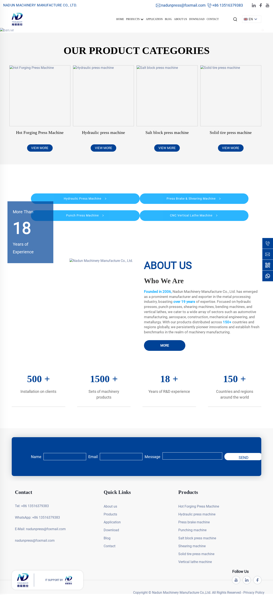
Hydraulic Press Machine (83, 198)
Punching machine (192, 530)
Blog (168, 19)
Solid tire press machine (231, 132)
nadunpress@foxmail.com (183, 5)
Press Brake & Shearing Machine (191, 198)
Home (120, 19)
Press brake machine (194, 522)
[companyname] (17, 19)
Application (154, 19)
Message (152, 456)
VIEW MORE (39, 148)
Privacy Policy (253, 593)
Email (93, 456)
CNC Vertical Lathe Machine (191, 215)
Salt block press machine (167, 132)
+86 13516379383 (227, 5)
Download (197, 19)
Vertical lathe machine (195, 562)
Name (36, 456)
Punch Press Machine (83, 215)
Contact (213, 19)
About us (180, 19)
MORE (164, 345)
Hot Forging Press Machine (40, 132)
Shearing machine (192, 546)
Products (133, 19)
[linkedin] (253, 5)
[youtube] (267, 5)
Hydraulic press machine (103, 132)
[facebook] (260, 5)
